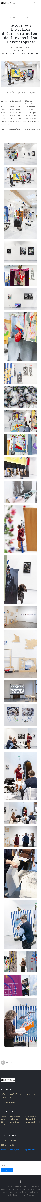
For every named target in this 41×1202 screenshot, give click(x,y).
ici (15, 132)
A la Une (11, 53)
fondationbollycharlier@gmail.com (18, 1150)
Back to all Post (21, 17)
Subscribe (7, 1170)
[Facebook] (20, 1182)
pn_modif (23, 50)
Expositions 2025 (29, 53)
